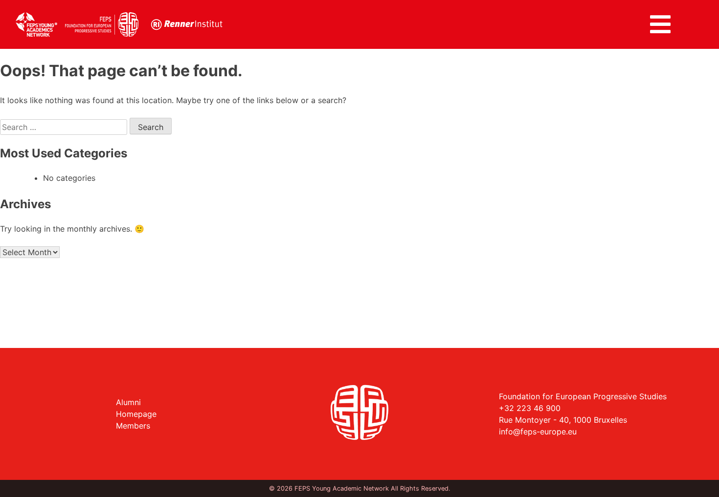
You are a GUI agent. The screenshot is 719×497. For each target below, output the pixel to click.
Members (133, 426)
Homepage (136, 414)
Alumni (128, 402)
